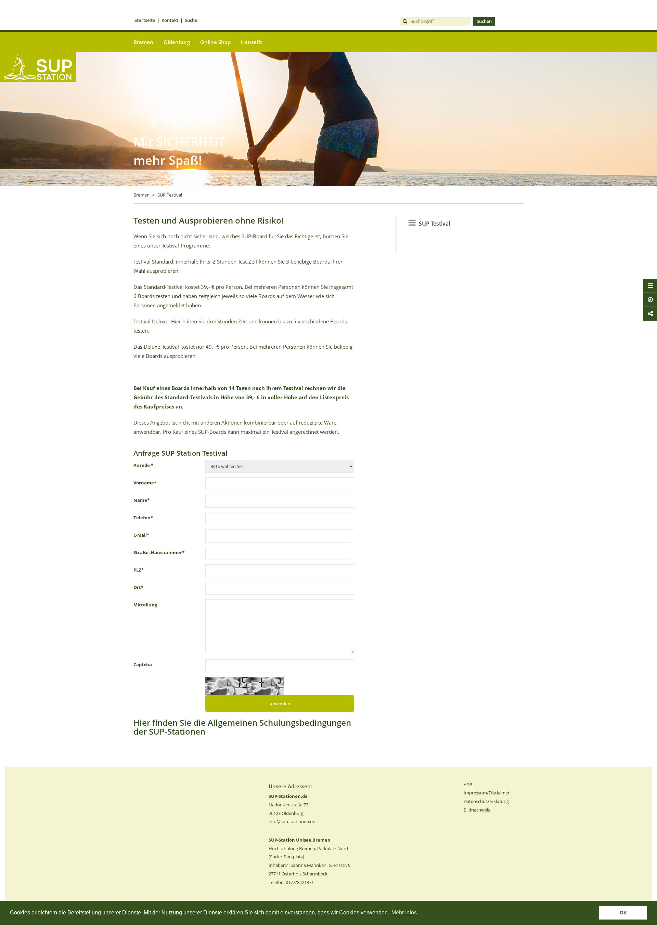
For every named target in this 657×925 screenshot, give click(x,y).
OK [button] (623, 912)
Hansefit (251, 42)
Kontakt (170, 20)
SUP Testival (169, 195)
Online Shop (215, 42)
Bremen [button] (143, 42)
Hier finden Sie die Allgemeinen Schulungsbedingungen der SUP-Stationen (242, 727)
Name (141, 500)
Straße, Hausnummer (158, 552)
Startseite (144, 20)
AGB (468, 784)
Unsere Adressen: (290, 786)
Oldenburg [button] (177, 42)
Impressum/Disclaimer (487, 793)
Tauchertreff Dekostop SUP (38, 93)
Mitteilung (145, 605)
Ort (138, 587)
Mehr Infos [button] (404, 912)
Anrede (143, 465)
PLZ (138, 570)
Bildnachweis (477, 810)
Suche (191, 20)
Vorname (144, 483)
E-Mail (141, 535)
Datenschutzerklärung (486, 801)
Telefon (143, 517)
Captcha (142, 664)
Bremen (141, 195)
